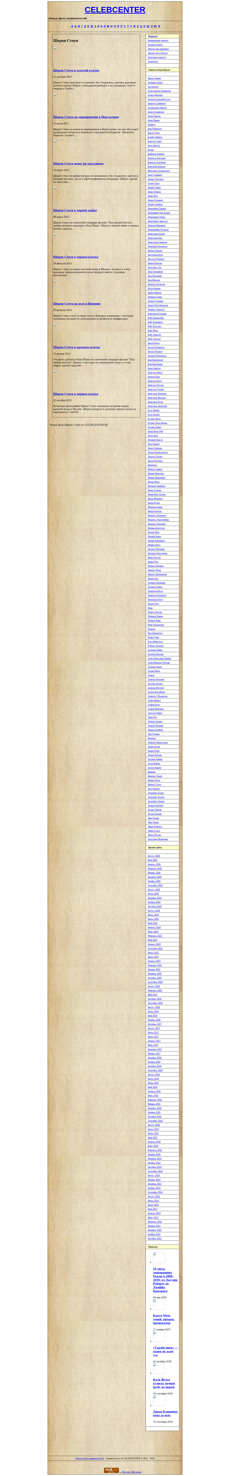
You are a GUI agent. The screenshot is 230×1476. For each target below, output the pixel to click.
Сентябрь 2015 (155, 1121)
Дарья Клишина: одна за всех (165, 1413)
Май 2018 (152, 1015)
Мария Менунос (156, 473)
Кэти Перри (153, 410)
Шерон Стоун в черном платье (75, 257)
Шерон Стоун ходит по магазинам (78, 163)
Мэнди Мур (153, 532)
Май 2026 (152, 860)
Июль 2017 (153, 1032)
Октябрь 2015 (154, 1116)
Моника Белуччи (156, 528)
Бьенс (151, 149)
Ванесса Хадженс (157, 162)
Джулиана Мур (155, 255)
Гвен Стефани (155, 175)
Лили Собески (155, 448)
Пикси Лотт (153, 603)
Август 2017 (154, 1028)
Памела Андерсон (157, 595)
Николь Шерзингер (157, 574)
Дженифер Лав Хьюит (159, 213)
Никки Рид (153, 561)
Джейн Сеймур (155, 204)
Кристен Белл (155, 381)
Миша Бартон (154, 511)
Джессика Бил (155, 238)
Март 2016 (153, 1095)
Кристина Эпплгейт (157, 406)
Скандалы (153, 61)
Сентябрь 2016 (155, 1070)
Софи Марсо (154, 700)
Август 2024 (154, 910)
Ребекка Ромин (155, 616)
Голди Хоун (153, 183)
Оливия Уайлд (155, 587)
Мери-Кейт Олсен (157, 494)
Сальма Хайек (155, 650)
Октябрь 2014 (154, 1167)
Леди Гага (153, 435)
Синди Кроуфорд (156, 692)
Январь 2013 (154, 1226)
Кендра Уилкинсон (157, 355)
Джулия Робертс (156, 259)
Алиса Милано (155, 95)
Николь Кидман (155, 566)
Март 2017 (153, 1045)
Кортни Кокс (154, 376)
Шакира (151, 772)
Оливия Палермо (156, 582)
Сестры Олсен (155, 683)
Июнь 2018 (153, 1011)
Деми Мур (153, 196)
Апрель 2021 (154, 961)
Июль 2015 (153, 1129)
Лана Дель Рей (155, 431)
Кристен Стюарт (156, 389)
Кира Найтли (154, 368)
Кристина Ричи (155, 402)
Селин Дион (154, 671)
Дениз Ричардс (155, 200)
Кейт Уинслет (154, 334)
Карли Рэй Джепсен (158, 305)
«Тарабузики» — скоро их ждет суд (165, 1351)
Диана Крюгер (155, 263)
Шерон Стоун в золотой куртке (76, 70)
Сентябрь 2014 (155, 1171)
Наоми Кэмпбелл (156, 540)
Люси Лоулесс (155, 461)
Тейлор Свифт (155, 721)
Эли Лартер (154, 788)
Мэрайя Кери (154, 536)
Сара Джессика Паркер (159, 658)
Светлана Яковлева (158, 839)
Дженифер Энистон (158, 221)
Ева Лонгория (155, 276)
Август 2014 (154, 1175)
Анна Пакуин (154, 116)
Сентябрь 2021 (155, 948)
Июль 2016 (153, 1078)
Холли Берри (154, 767)
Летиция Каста (155, 440)
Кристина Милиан (157, 397)
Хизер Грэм (153, 751)
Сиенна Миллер (156, 688)
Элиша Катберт (155, 805)
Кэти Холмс (154, 414)
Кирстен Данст (155, 372)
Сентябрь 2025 (155, 885)
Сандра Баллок (155, 654)
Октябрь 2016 (154, 1066)
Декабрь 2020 (154, 973)
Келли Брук (154, 343)
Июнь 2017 (153, 1036)
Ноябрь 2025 (154, 881)
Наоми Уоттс (154, 545)
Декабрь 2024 (154, 898)
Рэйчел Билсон (155, 646)
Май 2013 (152, 1209)
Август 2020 (154, 986)
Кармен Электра (156, 309)
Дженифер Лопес (156, 217)
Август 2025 (154, 889)
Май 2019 (152, 994)
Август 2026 (154, 856)
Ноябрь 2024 (154, 902)
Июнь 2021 (153, 957)
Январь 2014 (154, 1179)
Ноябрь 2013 (154, 1188)
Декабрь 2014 (154, 1158)
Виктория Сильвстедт (159, 170)
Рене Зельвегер (156, 624)
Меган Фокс (154, 482)
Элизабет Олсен (156, 797)
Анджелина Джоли (157, 107)
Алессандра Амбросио (159, 91)
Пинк (150, 608)
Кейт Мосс (153, 330)
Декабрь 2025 (154, 877)
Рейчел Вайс (154, 620)
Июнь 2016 (153, 1083)
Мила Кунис (154, 503)
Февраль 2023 (155, 936)
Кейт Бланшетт (155, 322)
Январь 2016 (154, 1104)
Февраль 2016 (155, 1100)
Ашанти (151, 124)
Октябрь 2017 (154, 1024)
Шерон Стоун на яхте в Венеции (76, 303)
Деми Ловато (154, 192)
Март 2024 (153, 931)
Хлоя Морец (154, 763)
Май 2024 (152, 923)
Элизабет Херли (156, 801)
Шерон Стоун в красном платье (76, 347)
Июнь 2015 (153, 1133)
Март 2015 (153, 1146)
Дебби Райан (154, 187)
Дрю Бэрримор (155, 271)
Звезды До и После (158, 53)
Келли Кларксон (156, 347)
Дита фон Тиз (154, 267)
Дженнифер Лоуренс (158, 229)
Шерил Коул (154, 780)
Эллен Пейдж (155, 809)
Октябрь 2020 (154, 978)
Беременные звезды (158, 40)
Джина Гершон (155, 250)
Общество (153, 578)
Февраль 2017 (155, 1049)
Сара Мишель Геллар (159, 662)
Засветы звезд (155, 44)
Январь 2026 (154, 873)
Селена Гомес (155, 667)
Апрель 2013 (154, 1213)
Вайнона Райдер (156, 154)
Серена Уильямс (156, 679)
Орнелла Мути (155, 591)
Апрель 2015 (154, 1142)
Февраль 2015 (155, 1150)
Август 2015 (154, 1125)
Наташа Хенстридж (157, 553)
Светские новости (157, 57)
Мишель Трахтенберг (158, 519)
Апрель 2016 (154, 1091)
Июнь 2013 (153, 1205)
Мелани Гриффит (157, 486)
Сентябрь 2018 (155, 1003)
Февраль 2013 (155, 1221)
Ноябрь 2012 (154, 1234)
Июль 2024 (153, 915)
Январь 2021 (154, 969)
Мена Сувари (154, 490)
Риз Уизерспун (155, 633)
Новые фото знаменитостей (90, 1458)
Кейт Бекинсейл (156, 318)
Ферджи (152, 738)
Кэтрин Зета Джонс (157, 423)
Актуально (153, 86)
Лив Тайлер (153, 444)
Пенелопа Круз (155, 599)
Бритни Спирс (155, 141)
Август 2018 (154, 1007)
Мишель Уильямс (157, 524)
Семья (151, 675)
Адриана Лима (155, 82)
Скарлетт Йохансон (158, 696)
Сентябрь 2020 (155, 982)
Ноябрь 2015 (154, 1112)
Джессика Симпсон (157, 242)
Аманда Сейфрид (157, 103)
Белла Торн (154, 133)
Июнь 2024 (153, 919)
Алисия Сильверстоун (159, 99)
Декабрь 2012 (154, 1230)
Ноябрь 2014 (154, 1163)
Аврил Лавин (154, 78)
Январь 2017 (154, 1053)
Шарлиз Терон (155, 776)
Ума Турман (154, 734)
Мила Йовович (155, 498)
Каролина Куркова (157, 313)
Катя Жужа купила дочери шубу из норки (164, 1383)
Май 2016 (152, 1087)
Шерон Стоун (154, 784)
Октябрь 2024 (154, 906)
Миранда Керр (155, 507)
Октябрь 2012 (154, 1238)
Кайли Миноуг (155, 292)
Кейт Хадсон (154, 339)
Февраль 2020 (155, 990)
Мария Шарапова (156, 477)
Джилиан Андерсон (157, 246)
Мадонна (152, 465)
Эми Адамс (153, 818)
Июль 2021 (153, 952)
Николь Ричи (154, 570)
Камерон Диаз (155, 297)
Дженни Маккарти (157, 225)
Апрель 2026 (154, 864)
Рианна (151, 629)
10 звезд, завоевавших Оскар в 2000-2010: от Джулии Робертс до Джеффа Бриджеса (165, 1280)
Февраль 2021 (155, 965)
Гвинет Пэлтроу (156, 179)
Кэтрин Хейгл (154, 427)
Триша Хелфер (155, 730)
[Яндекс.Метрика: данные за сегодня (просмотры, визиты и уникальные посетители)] (130, 1472)
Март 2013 (153, 1217)
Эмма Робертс (155, 826)
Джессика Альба (156, 234)
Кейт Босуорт (154, 326)
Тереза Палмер (155, 725)
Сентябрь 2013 (155, 1192)
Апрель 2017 (154, 1041)
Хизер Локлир (155, 755)
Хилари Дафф (155, 759)
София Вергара (155, 709)
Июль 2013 (153, 1200)
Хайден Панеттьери (158, 742)
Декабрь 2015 (154, 1108)
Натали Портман (156, 549)
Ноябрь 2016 (154, 1062)
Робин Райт (153, 637)
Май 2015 (152, 1137)
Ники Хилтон (154, 557)
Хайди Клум (154, 746)
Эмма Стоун (154, 830)
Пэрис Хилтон (155, 612)
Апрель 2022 (154, 944)
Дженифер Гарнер (157, 208)
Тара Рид (152, 717)
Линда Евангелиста (158, 452)
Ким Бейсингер (155, 360)
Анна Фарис (154, 120)
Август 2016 (154, 1074)
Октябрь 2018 (154, 999)
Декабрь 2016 (154, 1057)
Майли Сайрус (155, 469)
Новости (152, 36)
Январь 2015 (154, 1154)
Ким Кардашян (155, 364)
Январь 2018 (154, 1020)
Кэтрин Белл (154, 419)
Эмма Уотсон (154, 835)
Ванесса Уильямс (157, 158)
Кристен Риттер (156, 385)
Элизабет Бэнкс (156, 793)
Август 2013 (154, 1196)
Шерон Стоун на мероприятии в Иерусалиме (86, 117)
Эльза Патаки (155, 814)
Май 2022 (152, 940)
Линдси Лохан (155, 456)
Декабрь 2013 (154, 1184)
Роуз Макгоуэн (155, 641)
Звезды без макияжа (158, 49)
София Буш (154, 704)
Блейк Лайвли (155, 137)
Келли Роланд (155, 351)
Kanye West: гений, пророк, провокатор (164, 1319)
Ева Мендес (154, 280)
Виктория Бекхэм (156, 166)
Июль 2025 (153, 894)
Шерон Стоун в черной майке (75, 210)
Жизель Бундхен (156, 284)
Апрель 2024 (154, 927)
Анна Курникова (156, 112)
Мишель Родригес (157, 515)
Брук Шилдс (154, 145)
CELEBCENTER (115, 9)
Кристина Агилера (157, 393)
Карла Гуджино (155, 301)
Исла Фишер (154, 288)
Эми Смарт (153, 822)
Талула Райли (155, 713)
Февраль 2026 (155, 868)
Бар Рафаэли (155, 128)
